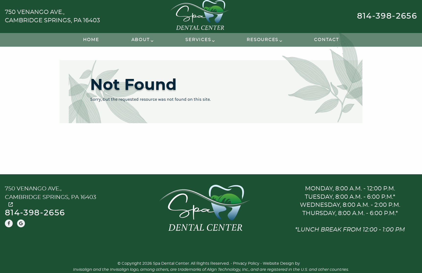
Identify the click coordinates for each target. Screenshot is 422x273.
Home (91, 39)
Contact (326, 39)
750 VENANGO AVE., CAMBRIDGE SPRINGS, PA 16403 (52, 16)
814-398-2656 (387, 16)
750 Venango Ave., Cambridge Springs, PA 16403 (50, 193)
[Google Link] (21, 223)
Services (198, 39)
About (140, 39)
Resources (262, 39)
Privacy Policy (246, 263)
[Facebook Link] (9, 223)
